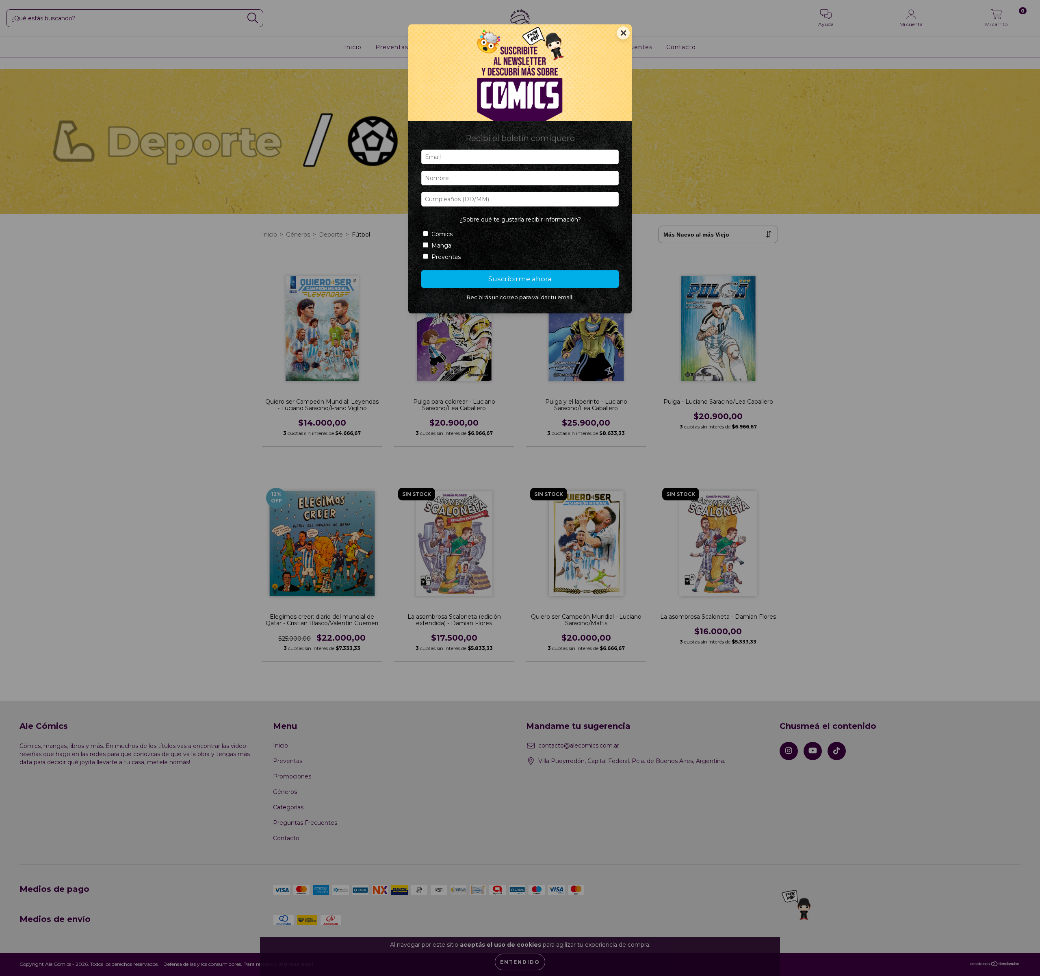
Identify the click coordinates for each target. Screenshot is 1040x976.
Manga (441, 245)
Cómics (442, 234)
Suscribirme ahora (520, 279)
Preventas (446, 257)
